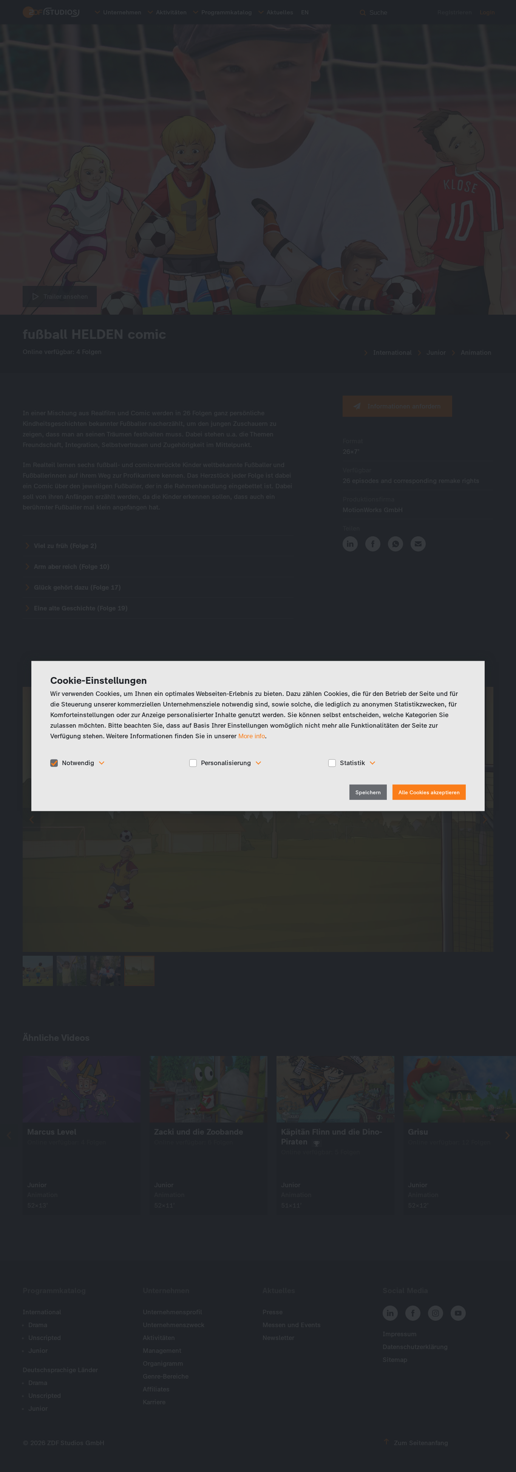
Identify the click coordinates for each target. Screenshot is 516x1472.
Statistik (352, 763)
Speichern (368, 792)
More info (251, 736)
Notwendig (78, 763)
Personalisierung (226, 763)
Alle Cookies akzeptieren (429, 792)
